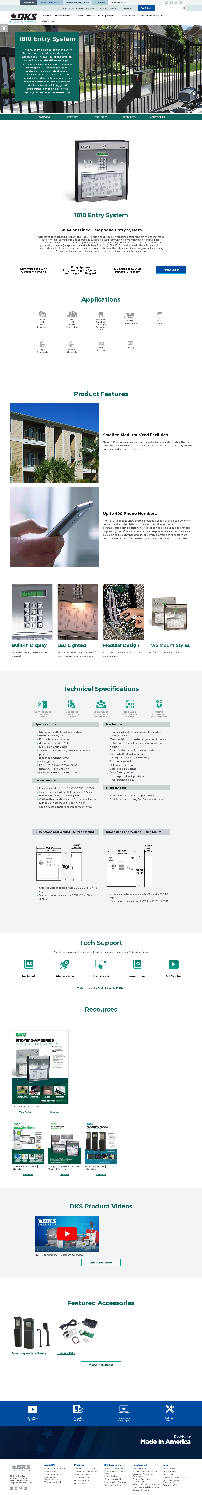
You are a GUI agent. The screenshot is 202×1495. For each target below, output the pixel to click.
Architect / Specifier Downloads (143, 1475)
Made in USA (50, 1471)
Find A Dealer (171, 269)
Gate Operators (82, 1474)
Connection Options (114, 1478)
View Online (25, 1112)
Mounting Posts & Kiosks (29, 1353)
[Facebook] (171, 2)
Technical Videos (65, 8)
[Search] (184, 8)
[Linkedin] (180, 2)
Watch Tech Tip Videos (32, 1418)
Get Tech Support (169, 1418)
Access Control (81, 1480)
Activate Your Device (78, 1418)
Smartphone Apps (113, 1484)
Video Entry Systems (84, 1468)
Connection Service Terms (175, 1477)
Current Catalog (141, 1489)
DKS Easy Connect (108, 8)
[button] (4, 28)
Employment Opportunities (51, 1478)
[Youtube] (11, 1488)
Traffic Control (81, 1477)
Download (55, 1112)
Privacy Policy (169, 1471)
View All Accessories (101, 1364)
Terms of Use (169, 1468)
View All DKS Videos (101, 1262)
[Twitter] (176, 2)
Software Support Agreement (172, 1481)
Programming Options (115, 1481)
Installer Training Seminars (145, 1471)
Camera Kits (66, 1353)
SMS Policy (168, 1474)
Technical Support (85, 8)
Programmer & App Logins (124, 1419)
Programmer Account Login (114, 1472)
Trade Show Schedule (54, 1474)
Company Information (54, 1468)
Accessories (80, 1483)
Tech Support (139, 1468)
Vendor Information (53, 1481)
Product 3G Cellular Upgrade (146, 1486)
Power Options (111, 1475)
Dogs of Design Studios (21, 1482)
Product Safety (170, 1484)
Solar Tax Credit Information (146, 1483)
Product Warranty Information (141, 1479)
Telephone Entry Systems (86, 1471)
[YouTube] (166, 2)
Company (126, 8)
